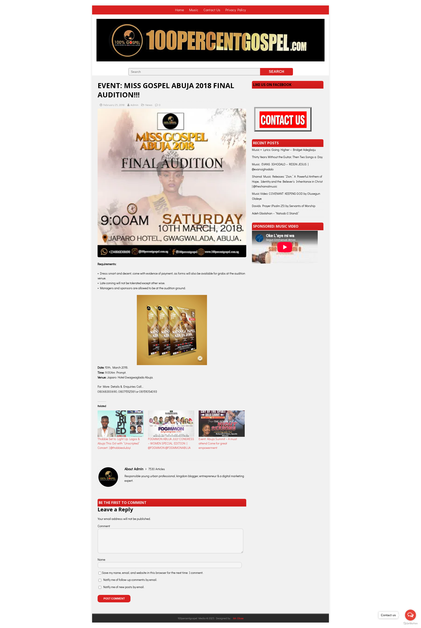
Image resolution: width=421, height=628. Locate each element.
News (148, 105)
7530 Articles (156, 469)
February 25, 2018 (114, 105)
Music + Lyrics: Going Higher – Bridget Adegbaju (284, 150)
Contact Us (211, 9)
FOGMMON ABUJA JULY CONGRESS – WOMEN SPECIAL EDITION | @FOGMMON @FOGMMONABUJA (171, 443)
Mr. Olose (238, 618)
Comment (104, 526)
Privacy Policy (235, 9)
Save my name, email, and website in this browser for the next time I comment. (152, 573)
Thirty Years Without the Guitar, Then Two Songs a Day (287, 157)
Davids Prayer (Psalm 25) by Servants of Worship (283, 206)
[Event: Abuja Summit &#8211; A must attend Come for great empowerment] (222, 423)
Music (194, 9)
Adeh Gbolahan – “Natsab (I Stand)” (275, 213)
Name (101, 559)
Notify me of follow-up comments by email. (130, 580)
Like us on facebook (272, 84)
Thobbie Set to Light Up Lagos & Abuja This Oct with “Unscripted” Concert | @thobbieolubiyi (119, 443)
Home (180, 9)
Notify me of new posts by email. (123, 587)
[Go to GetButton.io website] (410, 623)
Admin (134, 105)
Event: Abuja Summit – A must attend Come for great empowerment (218, 443)
